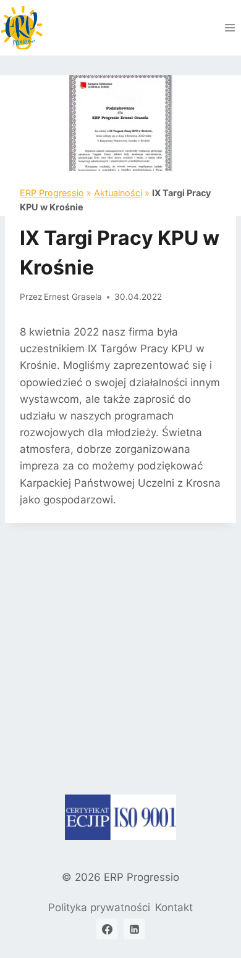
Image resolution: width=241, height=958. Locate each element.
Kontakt (174, 907)
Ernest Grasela (73, 297)
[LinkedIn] (134, 929)
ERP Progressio (52, 193)
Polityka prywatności (99, 907)
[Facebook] (106, 929)
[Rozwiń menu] (229, 27)
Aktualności (118, 193)
